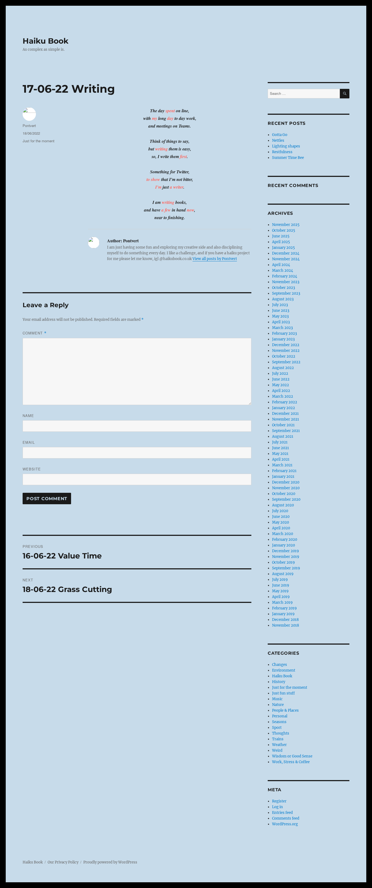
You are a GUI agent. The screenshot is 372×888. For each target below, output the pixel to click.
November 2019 (285, 556)
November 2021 (285, 419)
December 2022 (285, 345)
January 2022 (283, 408)
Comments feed (285, 818)
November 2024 (286, 259)
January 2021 (283, 476)
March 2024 (282, 270)
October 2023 (283, 287)
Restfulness (282, 152)
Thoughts (280, 733)
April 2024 (281, 264)
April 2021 (280, 459)
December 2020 (285, 482)
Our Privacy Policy (63, 862)
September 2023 (286, 293)
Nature (278, 704)
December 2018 (285, 619)
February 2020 (284, 539)
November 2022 (286, 350)
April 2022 (281, 390)
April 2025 (281, 242)
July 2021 (280, 442)
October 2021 (283, 425)
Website (32, 469)
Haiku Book (45, 41)
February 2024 (284, 276)
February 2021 (284, 471)
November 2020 (286, 488)
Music (277, 699)
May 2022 (280, 385)
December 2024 (285, 253)
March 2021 (282, 465)
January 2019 (283, 614)
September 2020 (286, 499)
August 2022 (283, 368)
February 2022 (284, 402)
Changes (279, 664)
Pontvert (29, 125)
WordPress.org (285, 824)
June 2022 (280, 379)
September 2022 (286, 362)
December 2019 (285, 551)
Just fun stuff (283, 693)
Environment (283, 670)
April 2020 (281, 528)
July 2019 (280, 579)
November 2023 (285, 282)
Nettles (278, 140)
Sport (277, 727)
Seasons (279, 722)
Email (29, 442)
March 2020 (282, 533)
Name (28, 415)
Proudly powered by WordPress (110, 862)
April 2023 (281, 322)
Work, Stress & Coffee (291, 762)
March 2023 (282, 327)
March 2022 (282, 396)
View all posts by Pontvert (215, 258)
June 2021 (280, 448)
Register (279, 801)
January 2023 (283, 339)
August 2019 (283, 574)
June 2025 (280, 236)
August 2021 (282, 436)
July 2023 (280, 305)
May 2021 (280, 453)
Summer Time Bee (288, 157)
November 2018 (285, 625)
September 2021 (286, 430)
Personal (279, 716)
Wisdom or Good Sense (292, 756)
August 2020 (283, 505)
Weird (277, 750)
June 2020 (280, 516)
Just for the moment (38, 140)
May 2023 (280, 316)
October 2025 (283, 230)
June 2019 (280, 585)
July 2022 (280, 373)
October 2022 (283, 356)
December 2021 (285, 413)
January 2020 (283, 545)
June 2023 (280, 310)
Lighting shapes (286, 146)
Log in (277, 807)
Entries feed (282, 812)
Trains (277, 739)
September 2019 (286, 568)
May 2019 (280, 591)
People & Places (285, 710)
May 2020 (280, 522)
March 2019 (282, 602)
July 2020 (280, 511)
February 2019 (284, 608)
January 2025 (283, 247)
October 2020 (283, 493)
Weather (279, 744)
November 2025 (286, 224)
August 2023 (283, 299)
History (278, 681)
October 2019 (283, 562)
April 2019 (281, 596)
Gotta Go (279, 134)
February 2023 (284, 333)
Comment (35, 333)
